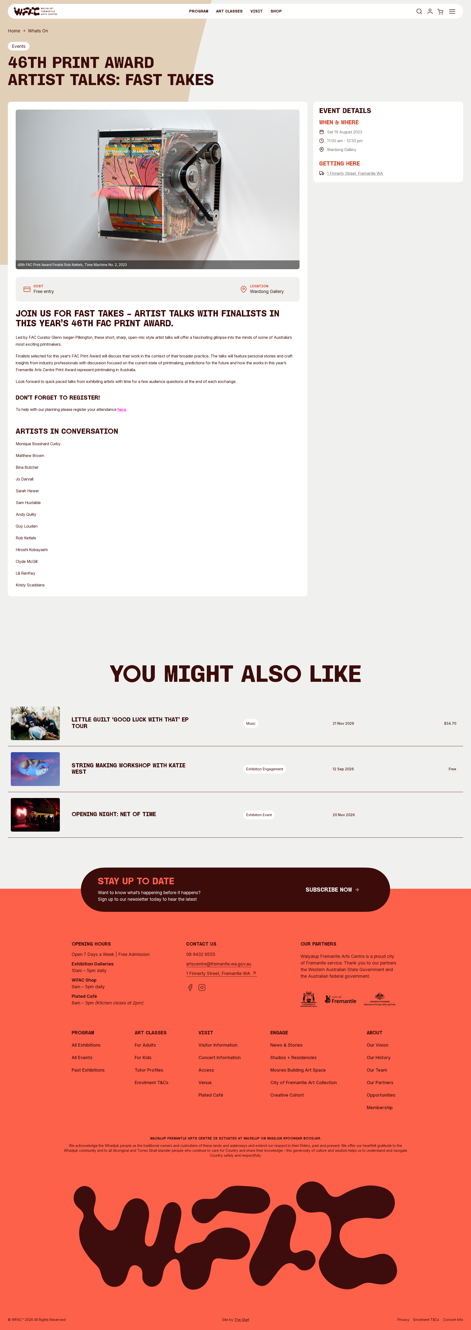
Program (198, 11)
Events (19, 46)
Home (14, 30)
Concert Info (453, 1319)
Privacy (403, 1319)
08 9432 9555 (200, 954)
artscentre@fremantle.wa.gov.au (218, 963)
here (122, 409)
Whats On (38, 30)
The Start (241, 1319)
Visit (256, 11)
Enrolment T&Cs (426, 1319)
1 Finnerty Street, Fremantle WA (355, 173)
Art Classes (229, 11)
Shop (276, 11)
